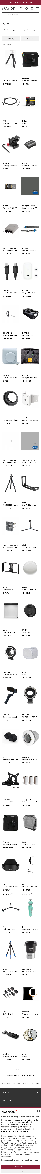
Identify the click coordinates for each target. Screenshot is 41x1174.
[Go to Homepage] (9, 8)
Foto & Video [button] (5, 1083)
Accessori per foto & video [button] (23, 1083)
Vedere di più (20, 1070)
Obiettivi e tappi (9, 30)
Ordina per (30, 39)
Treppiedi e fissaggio (29, 30)
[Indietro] (4, 24)
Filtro (9, 39)
